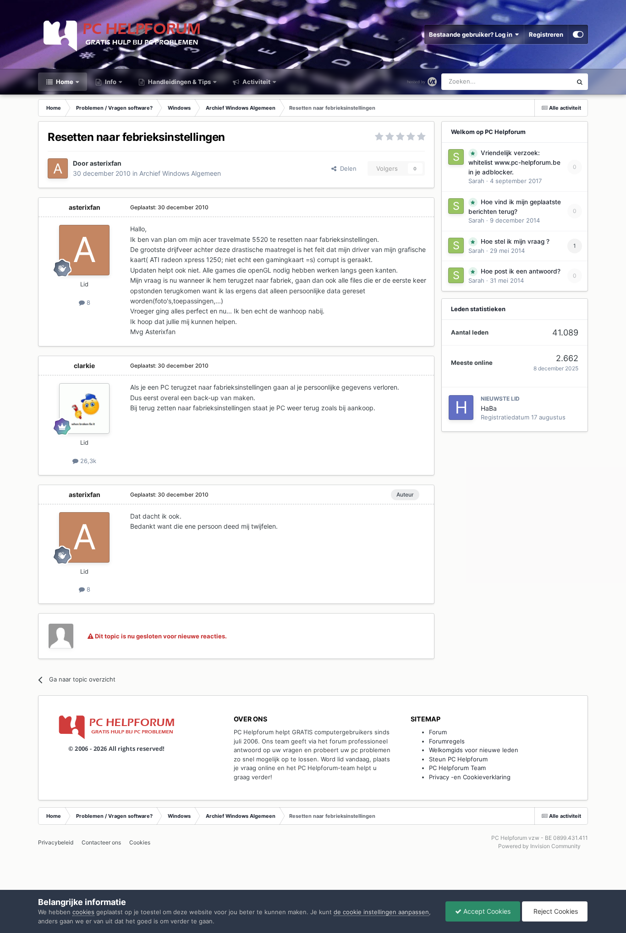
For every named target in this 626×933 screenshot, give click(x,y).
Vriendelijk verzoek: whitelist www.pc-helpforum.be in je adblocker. (514, 162)
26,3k (87, 460)
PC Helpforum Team (457, 767)
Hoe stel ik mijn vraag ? (515, 241)
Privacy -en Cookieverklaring (470, 777)
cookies (83, 912)
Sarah (476, 180)
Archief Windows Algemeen (180, 173)
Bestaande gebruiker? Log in (472, 34)
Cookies (139, 842)
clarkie (84, 365)
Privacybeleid (55, 842)
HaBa (489, 408)
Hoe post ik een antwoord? (520, 271)
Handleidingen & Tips (179, 81)
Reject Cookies (555, 911)
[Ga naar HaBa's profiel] (461, 407)
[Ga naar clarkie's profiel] (84, 408)
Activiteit (255, 81)
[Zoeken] (579, 81)
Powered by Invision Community (539, 846)
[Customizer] (578, 34)
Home (64, 81)
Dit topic (548, 81)
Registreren (546, 34)
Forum (438, 732)
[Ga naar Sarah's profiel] (456, 157)
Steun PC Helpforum (458, 759)
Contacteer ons (101, 842)
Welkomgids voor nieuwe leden (473, 750)
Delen (346, 168)
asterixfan (105, 163)
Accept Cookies (486, 911)
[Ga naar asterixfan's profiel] (58, 168)
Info (110, 81)
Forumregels (447, 741)
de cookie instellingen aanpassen (381, 912)
